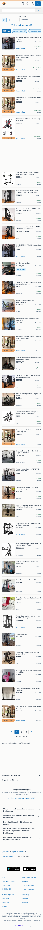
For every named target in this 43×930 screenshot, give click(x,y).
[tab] (4, 20)
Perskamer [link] (5, 898)
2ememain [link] (25, 902)
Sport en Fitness (18, 31)
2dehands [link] (5, 902)
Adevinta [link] (25, 898)
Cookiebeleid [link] (6, 889)
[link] (4, 3)
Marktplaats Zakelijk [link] (29, 878)
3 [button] (26, 732)
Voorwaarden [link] (6, 885)
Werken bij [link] (25, 895)
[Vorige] (11, 732)
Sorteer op (23, 16)
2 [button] (21, 732)
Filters (7, 31)
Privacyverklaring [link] (28, 885)
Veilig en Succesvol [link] (8, 881)
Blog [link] (3, 878)
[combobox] (18, 10)
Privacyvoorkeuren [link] (28, 889)
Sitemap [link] (5, 906)
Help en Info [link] (26, 881)
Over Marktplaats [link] (8, 895)
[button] (27, 3)
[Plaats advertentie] (38, 3)
